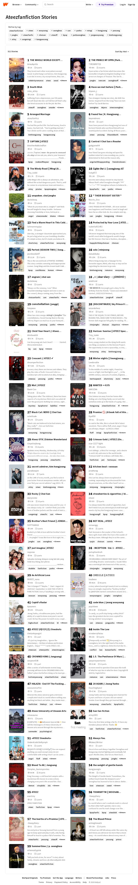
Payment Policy (61, 882)
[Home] (5, 4)
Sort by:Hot (121, 51)
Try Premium (107, 4)
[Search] (45, 4)
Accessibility (75, 882)
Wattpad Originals (30, 878)
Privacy (49, 882)
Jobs (107, 878)
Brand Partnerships (95, 878)
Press (113, 878)
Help (85, 882)
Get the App (58, 878)
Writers (79, 878)
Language (69, 878)
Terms (41, 882)
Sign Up (131, 4)
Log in (123, 4)
